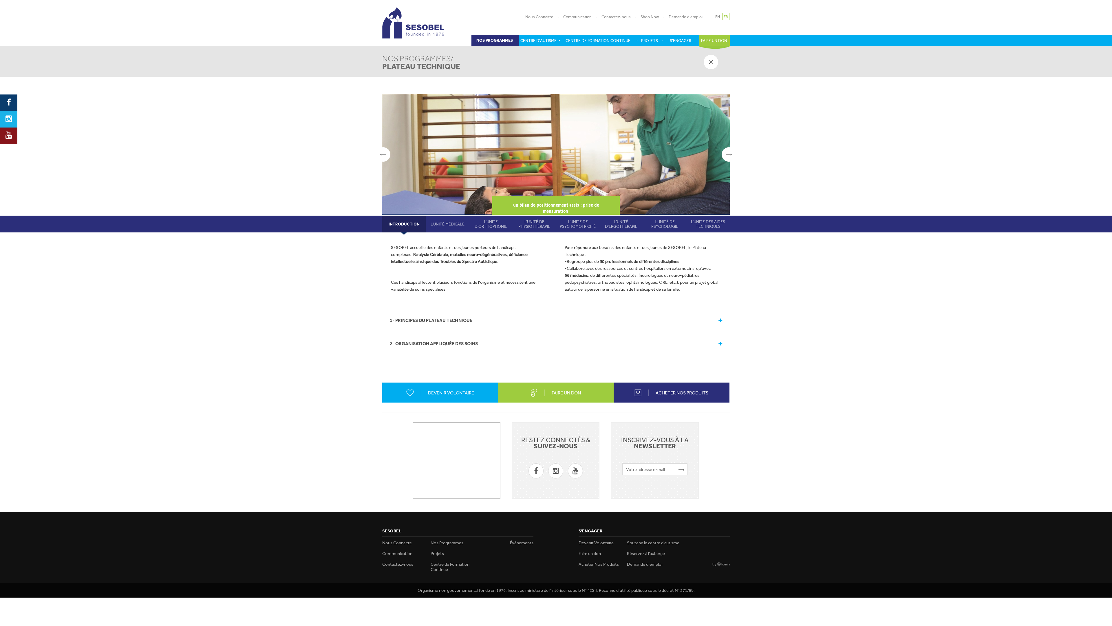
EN (717, 16)
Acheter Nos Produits (599, 564)
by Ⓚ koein (721, 564)
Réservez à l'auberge (646, 553)
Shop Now (650, 16)
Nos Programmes (447, 542)
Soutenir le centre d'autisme (653, 542)
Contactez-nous (616, 16)
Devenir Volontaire (596, 542)
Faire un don (590, 553)
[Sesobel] (413, 23)
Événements (521, 542)
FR (726, 16)
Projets (437, 553)
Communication (577, 16)
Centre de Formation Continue (450, 567)
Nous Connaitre (539, 16)
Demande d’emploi (686, 16)
